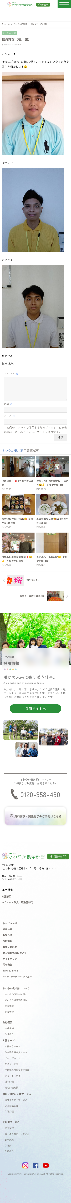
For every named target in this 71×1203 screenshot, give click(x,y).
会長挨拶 (9, 1006)
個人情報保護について (15, 952)
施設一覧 (7, 929)
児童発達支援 (11, 1105)
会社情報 (9, 1028)
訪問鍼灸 (9, 1139)
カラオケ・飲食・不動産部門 (17, 902)
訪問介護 (9, 1081)
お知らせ (7, 935)
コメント (11, 373)
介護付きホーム (13, 1046)
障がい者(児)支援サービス (17, 1093)
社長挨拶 (9, 1011)
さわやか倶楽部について (16, 988)
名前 (8, 404)
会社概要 (7, 1022)
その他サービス (11, 1122)
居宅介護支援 (11, 1087)
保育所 (8, 1145)
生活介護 (9, 1111)
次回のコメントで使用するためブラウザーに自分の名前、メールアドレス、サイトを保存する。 (35, 429)
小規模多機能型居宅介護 (17, 1070)
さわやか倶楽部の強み (16, 1000)
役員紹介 (9, 1034)
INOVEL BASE (10, 970)
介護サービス (10, 1040)
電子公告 (7, 964)
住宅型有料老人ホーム (16, 1052)
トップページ (10, 923)
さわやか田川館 (9, 33)
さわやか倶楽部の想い (16, 994)
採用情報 (7, 941)
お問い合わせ (10, 947)
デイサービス (11, 1064)
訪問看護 (9, 1127)
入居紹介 (9, 1151)
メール (9, 415)
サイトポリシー (11, 958)
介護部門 (6, 896)
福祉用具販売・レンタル (17, 1133)
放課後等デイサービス (16, 1099)
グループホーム (13, 1058)
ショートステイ (13, 1075)
